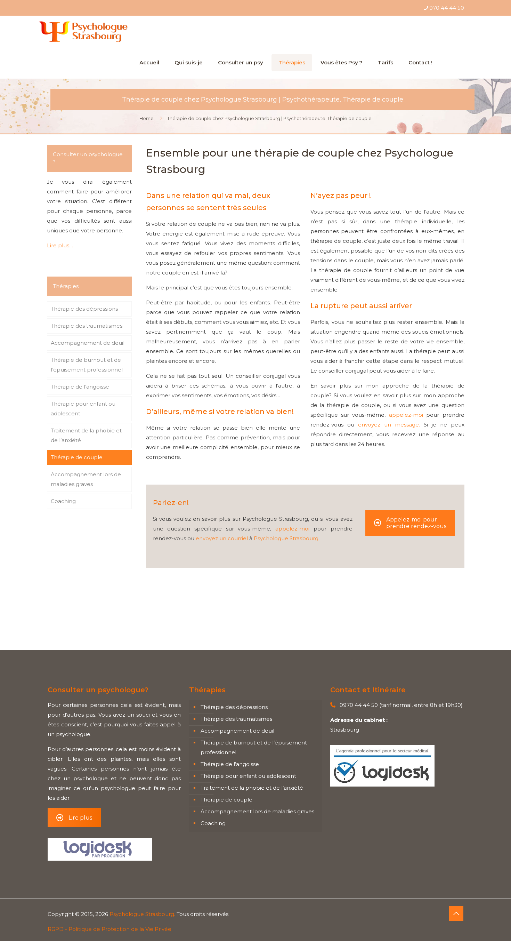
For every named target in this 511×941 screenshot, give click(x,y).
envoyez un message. (389, 424)
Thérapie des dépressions (84, 308)
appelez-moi (406, 415)
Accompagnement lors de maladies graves (86, 479)
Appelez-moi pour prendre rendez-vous (416, 522)
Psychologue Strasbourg (178, 627)
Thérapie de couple (77, 457)
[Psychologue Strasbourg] (83, 31)
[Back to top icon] (456, 913)
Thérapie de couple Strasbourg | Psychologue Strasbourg (221, 608)
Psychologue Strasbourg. (286, 538)
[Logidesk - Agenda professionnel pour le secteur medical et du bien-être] (382, 784)
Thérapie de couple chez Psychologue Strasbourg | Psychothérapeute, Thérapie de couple (269, 118)
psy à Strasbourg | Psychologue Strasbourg (202, 617)
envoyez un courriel (222, 538)
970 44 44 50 (446, 8)
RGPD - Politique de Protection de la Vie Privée (109, 929)
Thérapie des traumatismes (86, 325)
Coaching (63, 501)
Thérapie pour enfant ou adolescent (83, 408)
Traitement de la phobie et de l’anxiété (86, 435)
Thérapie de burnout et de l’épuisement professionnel (87, 365)
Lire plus (80, 817)
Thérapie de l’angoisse (80, 386)
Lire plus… (60, 245)
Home (146, 118)
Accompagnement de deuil (87, 343)
